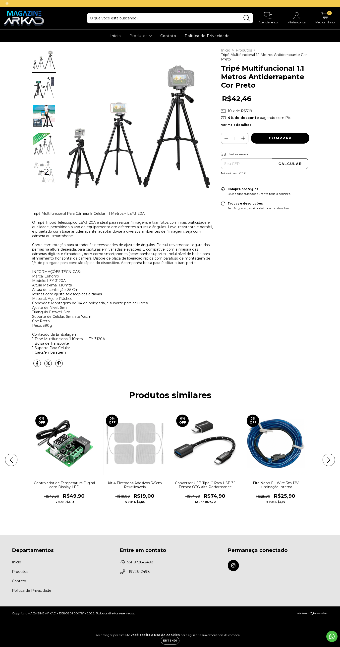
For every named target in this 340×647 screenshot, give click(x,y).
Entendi (170, 640)
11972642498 (138, 571)
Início (115, 36)
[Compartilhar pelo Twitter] (48, 365)
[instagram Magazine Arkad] (7, 3)
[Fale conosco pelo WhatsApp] (332, 636)
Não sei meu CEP (233, 173)
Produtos (139, 36)
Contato (168, 36)
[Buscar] (247, 18)
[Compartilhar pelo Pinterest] (59, 365)
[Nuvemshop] (312, 614)
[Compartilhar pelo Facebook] (37, 365)
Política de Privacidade (207, 36)
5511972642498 (140, 562)
